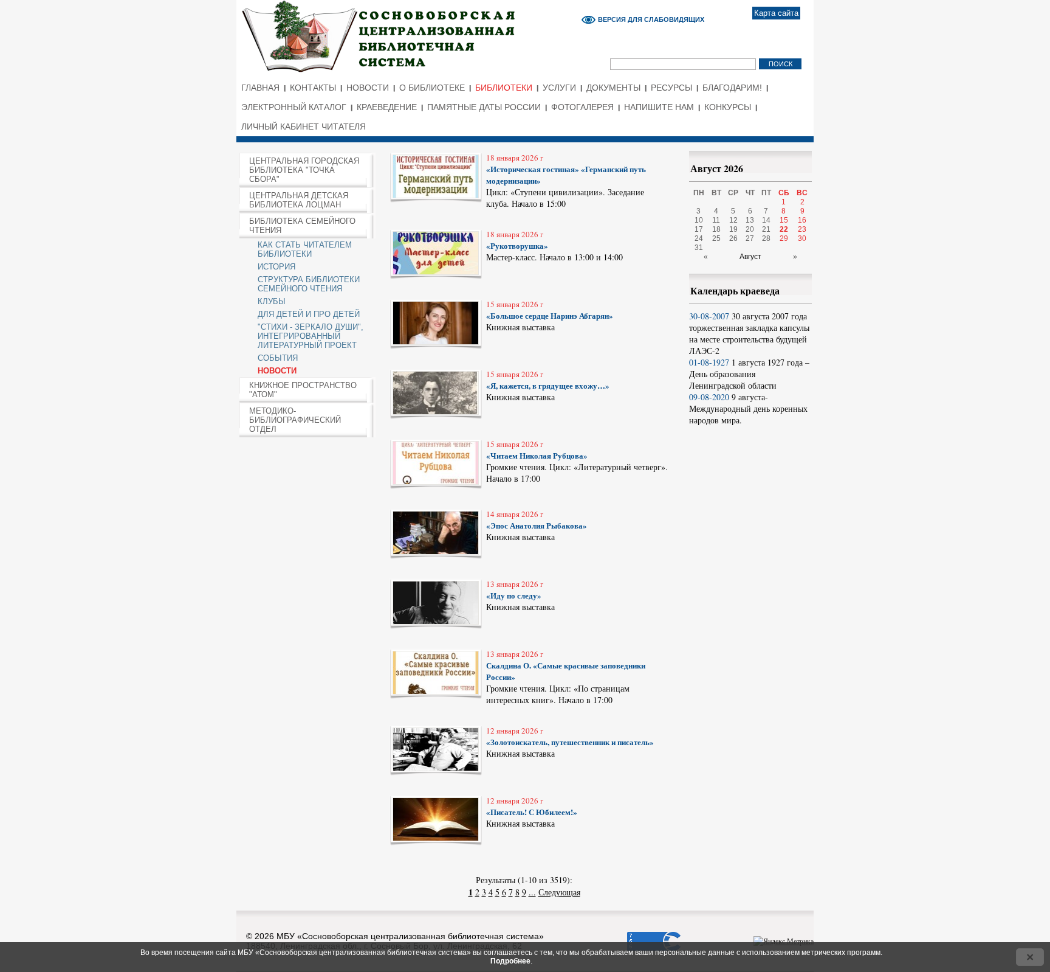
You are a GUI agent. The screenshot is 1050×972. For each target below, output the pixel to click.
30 (802, 238)
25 (716, 238)
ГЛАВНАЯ (260, 87)
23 (802, 229)
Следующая (559, 892)
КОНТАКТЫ (313, 87)
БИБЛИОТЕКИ (503, 87)
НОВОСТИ (367, 87)
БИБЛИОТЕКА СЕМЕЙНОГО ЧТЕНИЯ (302, 226)
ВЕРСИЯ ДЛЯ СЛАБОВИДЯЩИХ (651, 19)
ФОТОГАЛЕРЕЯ (582, 107)
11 (716, 220)
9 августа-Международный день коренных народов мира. (748, 408)
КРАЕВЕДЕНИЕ (387, 107)
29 (784, 238)
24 (699, 238)
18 (716, 229)
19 (733, 229)
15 (784, 220)
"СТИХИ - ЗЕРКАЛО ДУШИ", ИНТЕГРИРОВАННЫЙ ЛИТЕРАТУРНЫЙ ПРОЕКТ (310, 336)
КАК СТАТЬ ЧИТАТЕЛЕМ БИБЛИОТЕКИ (305, 249)
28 (766, 238)
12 (733, 220)
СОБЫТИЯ (278, 358)
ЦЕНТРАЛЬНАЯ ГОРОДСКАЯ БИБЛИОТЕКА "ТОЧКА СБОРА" (304, 170)
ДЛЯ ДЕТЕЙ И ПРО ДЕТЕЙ (309, 314)
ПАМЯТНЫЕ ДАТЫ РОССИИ (484, 107)
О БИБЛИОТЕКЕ (432, 87)
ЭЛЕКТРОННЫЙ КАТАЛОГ (293, 107)
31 (699, 247)
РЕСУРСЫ (671, 87)
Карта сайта (776, 13)
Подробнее (510, 961)
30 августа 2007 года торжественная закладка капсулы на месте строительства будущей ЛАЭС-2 (749, 333)
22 (784, 229)
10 (699, 220)
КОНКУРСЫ (727, 107)
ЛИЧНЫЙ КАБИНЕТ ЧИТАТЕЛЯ (303, 126)
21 (766, 229)
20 (750, 229)
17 (699, 229)
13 (750, 220)
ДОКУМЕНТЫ (613, 87)
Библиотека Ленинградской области (425, 29)
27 (750, 238)
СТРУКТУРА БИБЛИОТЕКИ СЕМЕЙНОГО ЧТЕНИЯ (309, 284)
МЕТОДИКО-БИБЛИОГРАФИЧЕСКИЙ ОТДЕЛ (295, 420)
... (532, 892)
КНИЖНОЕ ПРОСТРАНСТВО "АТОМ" (303, 390)
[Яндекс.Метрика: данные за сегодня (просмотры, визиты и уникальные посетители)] (783, 941)
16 (802, 220)
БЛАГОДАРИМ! (732, 87)
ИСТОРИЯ (276, 266)
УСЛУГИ (559, 87)
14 (766, 220)
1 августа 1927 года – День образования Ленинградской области (749, 373)
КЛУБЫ (272, 301)
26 (733, 238)
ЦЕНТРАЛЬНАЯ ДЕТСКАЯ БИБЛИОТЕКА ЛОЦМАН (298, 200)
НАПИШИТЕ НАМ (659, 107)
